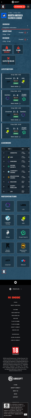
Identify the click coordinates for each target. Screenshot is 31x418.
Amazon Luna (15, 330)
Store (15, 384)
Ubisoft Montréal (15, 305)
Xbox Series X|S (15, 315)
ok (25, 414)
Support (15, 397)
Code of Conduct (15, 340)
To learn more (18, 413)
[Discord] (15, 282)
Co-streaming (18, 6)
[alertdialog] (15, 410)
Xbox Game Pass (15, 312)
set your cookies (8, 415)
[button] (15, 80)
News (15, 394)
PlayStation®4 (16, 324)
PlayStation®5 (15, 321)
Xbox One (15, 318)
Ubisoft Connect (15, 387)
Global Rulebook (15, 337)
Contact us (15, 402)
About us (15, 391)
